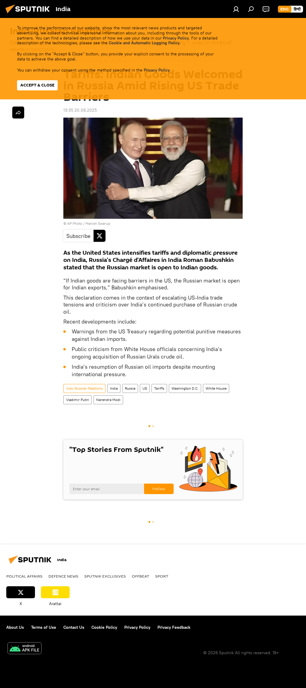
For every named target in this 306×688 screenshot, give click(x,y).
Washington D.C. (185, 388)
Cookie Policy (104, 627)
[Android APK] (24, 649)
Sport (161, 576)
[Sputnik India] (29, 14)
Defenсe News (63, 576)
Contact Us (73, 627)
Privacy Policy (176, 38)
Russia (130, 388)
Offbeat (140, 576)
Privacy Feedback (173, 627)
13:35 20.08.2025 (80, 110)
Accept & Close (37, 85)
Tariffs (159, 388)
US (145, 388)
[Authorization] (236, 9)
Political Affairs (24, 576)
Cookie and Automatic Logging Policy (144, 42)
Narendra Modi (108, 399)
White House (216, 388)
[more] (18, 113)
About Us (15, 627)
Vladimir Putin (77, 399)
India (114, 388)
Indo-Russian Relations (84, 388)
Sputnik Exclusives (105, 576)
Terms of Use (43, 627)
